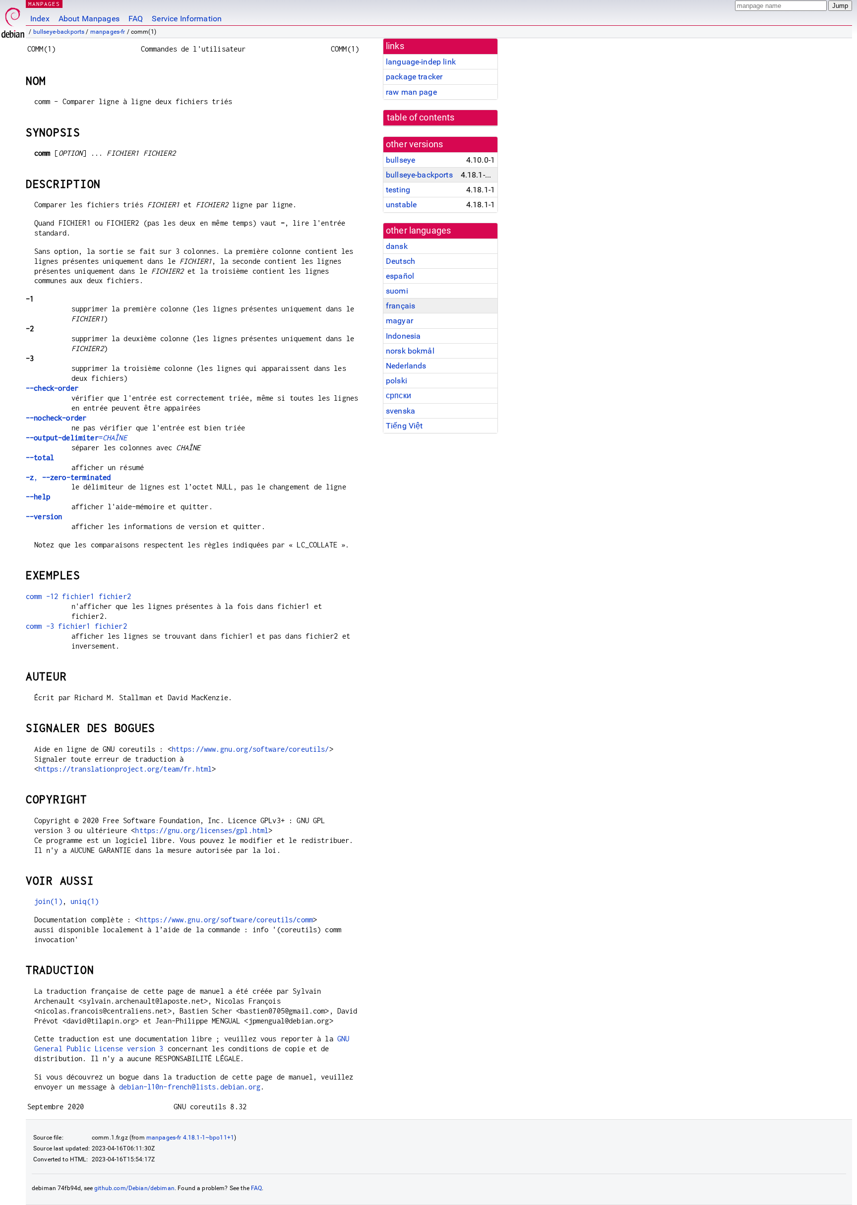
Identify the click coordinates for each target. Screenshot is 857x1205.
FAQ (135, 18)
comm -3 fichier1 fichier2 (76, 626)
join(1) (48, 901)
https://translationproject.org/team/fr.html (125, 769)
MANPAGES (44, 3)
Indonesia (403, 336)
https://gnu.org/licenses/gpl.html (201, 830)
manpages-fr (107, 31)
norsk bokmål (410, 351)
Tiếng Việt (404, 425)
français (400, 305)
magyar (399, 320)
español (400, 276)
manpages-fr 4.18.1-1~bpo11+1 (190, 1137)
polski (396, 380)
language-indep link (421, 61)
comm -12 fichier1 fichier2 (78, 596)
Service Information (187, 18)
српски (398, 395)
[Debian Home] (12, 20)
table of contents (421, 117)
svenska (400, 411)
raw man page (411, 92)
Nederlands (406, 365)
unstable (401, 204)
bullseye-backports (59, 31)
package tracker (414, 76)
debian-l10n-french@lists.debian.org (189, 1087)
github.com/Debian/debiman (134, 1188)
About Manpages (89, 18)
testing (398, 189)
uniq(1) (84, 901)
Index (40, 18)
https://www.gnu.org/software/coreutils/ (250, 749)
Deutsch (400, 261)
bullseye (400, 160)
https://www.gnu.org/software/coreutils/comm (226, 919)
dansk (397, 246)
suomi (397, 291)
